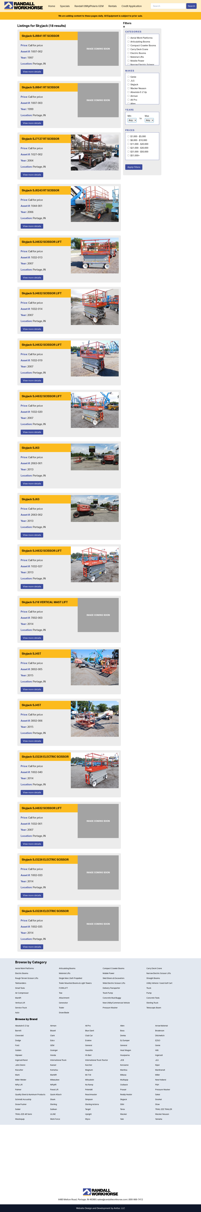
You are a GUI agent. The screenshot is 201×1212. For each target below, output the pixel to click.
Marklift (53, 1075)
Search (191, 6)
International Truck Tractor (96, 1060)
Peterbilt (89, 1089)
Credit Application (132, 6)
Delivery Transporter (111, 988)
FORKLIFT (63, 988)
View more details (32, 71)
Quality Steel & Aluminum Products (30, 1094)
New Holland (160, 1080)
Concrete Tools (152, 998)
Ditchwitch (159, 1035)
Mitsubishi (89, 1080)
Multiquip (124, 1080)
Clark (52, 1035)
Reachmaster (91, 1094)
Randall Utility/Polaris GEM (89, 6)
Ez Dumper (125, 1040)
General (88, 1045)
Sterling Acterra (92, 1104)
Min (129, 116)
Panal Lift (54, 1089)
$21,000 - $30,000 (139, 147)
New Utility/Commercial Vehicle (116, 1003)
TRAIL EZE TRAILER (163, 1109)
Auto (17, 1012)
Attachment (64, 998)
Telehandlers (20, 983)
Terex (122, 1109)
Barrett (18, 1030)
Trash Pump (108, 993)
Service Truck (21, 1007)
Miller (157, 1075)
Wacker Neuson (138, 88)
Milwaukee (54, 1080)
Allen (133, 103)
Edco (52, 1040)
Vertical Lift (20, 1003)
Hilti (156, 1050)
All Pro (133, 99)
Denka (123, 1035)
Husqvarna (125, 1055)
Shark (52, 1099)
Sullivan (53, 1109)
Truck (148, 988)
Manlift (18, 998)
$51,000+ (135, 155)
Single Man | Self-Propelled (70, 978)
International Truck (58, 1060)
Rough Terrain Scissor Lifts (26, 978)
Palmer (18, 1089)
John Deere (20, 1065)
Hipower (18, 1055)
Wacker (123, 1114)
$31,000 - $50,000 (139, 151)
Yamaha (158, 1119)
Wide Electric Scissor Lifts (114, 983)
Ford (17, 1045)
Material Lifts (137, 57)
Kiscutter (19, 1070)
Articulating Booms (140, 41)
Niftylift (53, 1084)
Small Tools (20, 988)
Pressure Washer (110, 1007)
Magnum (89, 1070)
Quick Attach (56, 1094)
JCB (122, 1060)
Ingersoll (159, 1055)
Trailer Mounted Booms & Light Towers (75, 983)
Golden (18, 1050)
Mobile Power (137, 60)
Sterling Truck (152, 1003)
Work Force (55, 1119)
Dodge (18, 1040)
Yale (122, 1119)
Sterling (53, 1104)
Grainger (54, 1050)
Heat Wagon (125, 1050)
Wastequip (19, 1119)
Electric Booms (138, 53)
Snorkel (158, 1099)
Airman (134, 96)
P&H (157, 1084)
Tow (60, 993)
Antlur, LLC (119, 1208)
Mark (17, 1075)
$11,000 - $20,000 (139, 144)
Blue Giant (89, 1030)
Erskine (88, 1040)
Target (88, 1109)
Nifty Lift (19, 1084)
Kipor (157, 1065)
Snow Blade (64, 1012)
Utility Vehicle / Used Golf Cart (159, 983)
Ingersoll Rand (21, 1060)
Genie (133, 76)
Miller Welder (20, 1080)
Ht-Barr (88, 1055)
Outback (124, 1084)
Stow (157, 1104)
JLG (132, 80)
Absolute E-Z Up (138, 92)
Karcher (88, 1065)
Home (51, 6)
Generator (63, 1003)
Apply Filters (133, 167)
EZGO (157, 1040)
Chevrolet (19, 1035)
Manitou (123, 1070)
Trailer (61, 1007)
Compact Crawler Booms (143, 45)
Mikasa (123, 1075)
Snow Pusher (21, 1104)
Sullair (18, 1109)
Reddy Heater (126, 1094)
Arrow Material (161, 1025)
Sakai (157, 1094)
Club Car (89, 1035)
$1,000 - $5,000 (138, 136)
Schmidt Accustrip (23, 1099)
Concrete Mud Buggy (112, 998)
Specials (65, 6)
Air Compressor (22, 993)
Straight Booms (153, 978)
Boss (122, 1030)
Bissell (53, 1030)
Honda (53, 1055)
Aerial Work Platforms (141, 37)
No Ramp (89, 1084)
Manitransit (160, 1070)
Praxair (123, 1089)
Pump (149, 993)
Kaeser (53, 1065)
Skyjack (134, 84)
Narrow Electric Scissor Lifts (158, 973)
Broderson (159, 1030)
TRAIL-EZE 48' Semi (23, 1114)
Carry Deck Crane (139, 49)
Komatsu (54, 1070)
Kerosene (124, 1065)
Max (147, 116)
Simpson (89, 1099)
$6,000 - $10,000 (138, 140)
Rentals (112, 6)
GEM (52, 1045)
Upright (88, 1114)
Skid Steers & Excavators (113, 978)
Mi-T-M (88, 1075)
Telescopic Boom (153, 1007)
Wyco (87, 1119)
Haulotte (89, 1050)
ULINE (53, 1114)
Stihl (122, 1104)
